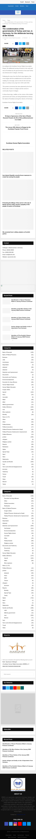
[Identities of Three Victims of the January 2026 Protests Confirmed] (6, 319)
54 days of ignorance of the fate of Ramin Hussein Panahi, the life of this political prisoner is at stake (18, 117)
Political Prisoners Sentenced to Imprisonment (15, 432)
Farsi (32, 2)
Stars (4, 456)
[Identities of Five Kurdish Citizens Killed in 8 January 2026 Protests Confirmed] (6, 337)
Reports (5, 444)
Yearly (4, 484)
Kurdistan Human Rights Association (12, 38)
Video (4, 479)
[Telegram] (29, 824)
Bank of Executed (7, 352)
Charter (17, 6)
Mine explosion (6, 412)
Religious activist (7, 442)
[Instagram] (15, 824)
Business (5, 357)
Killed (4, 399)
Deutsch (27, 2)
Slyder (4, 449)
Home (14, 835)
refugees (5, 439)
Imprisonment (21, 835)
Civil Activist (6, 362)
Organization (11, 6)
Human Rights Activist (8, 384)
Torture (4, 474)
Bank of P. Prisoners (22, 837)
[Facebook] (6, 824)
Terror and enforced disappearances (12, 466)
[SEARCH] (31, 674)
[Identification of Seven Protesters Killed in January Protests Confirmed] (6, 301)
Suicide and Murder (8, 461)
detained (5, 367)
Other (4, 419)
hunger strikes (6, 389)
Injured (4, 392)
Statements (6, 459)
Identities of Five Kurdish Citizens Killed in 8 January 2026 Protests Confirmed (21, 337)
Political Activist (6, 424)
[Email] (24, 824)
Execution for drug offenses (10, 382)
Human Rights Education (9, 387)
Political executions (8, 427)
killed (4, 402)
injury (4, 394)
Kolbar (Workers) (7, 407)
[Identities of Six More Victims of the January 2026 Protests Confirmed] (6, 310)
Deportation (6, 364)
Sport (4, 454)
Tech (4, 464)
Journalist (5, 397)
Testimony (5, 471)
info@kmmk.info (21, 814)
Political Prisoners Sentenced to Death (13, 429)
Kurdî (22, 2)
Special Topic (6, 451)
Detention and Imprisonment (10, 372)
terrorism (5, 469)
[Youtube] (20, 824)
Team (27, 6)
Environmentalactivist (8, 379)
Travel (4, 476)
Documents (6, 374)
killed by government (8, 404)
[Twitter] (11, 824)
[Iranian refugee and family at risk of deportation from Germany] (6, 328)
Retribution (5, 446)
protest (4, 437)
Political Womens (7, 434)
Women (5, 481)
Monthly (5, 414)
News (4, 26)
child (4, 359)
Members (22, 6)
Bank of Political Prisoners (9, 354)
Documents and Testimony (10, 377)
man (4, 409)
